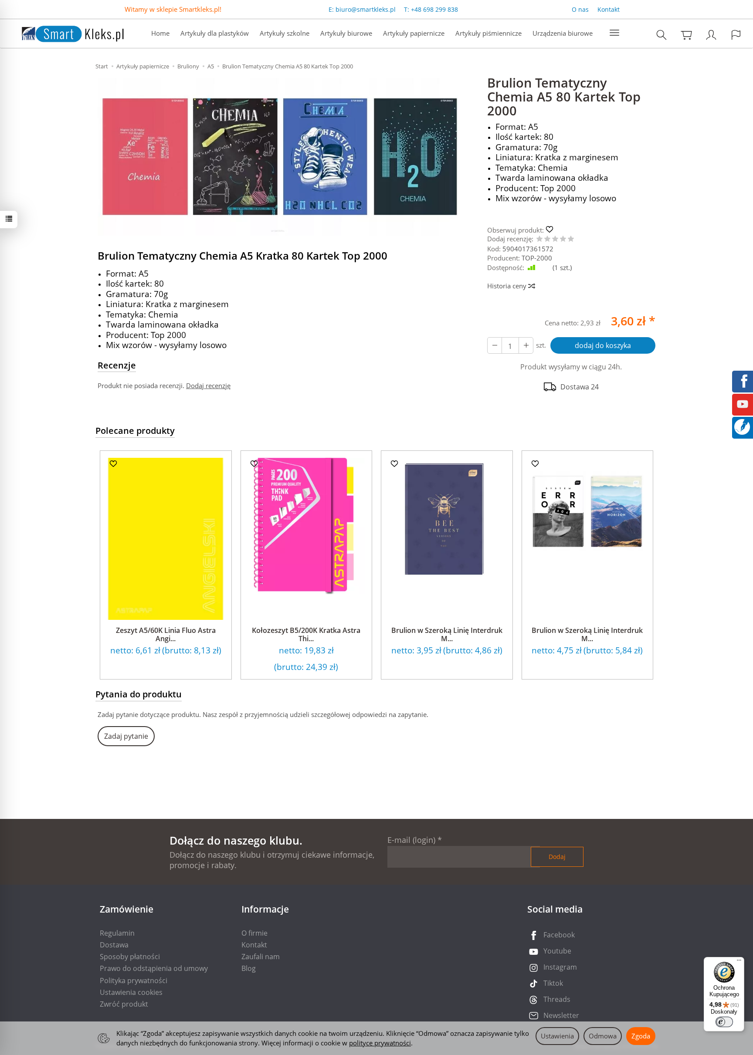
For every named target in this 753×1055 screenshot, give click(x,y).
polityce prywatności (380, 1042)
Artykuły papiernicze (413, 33)
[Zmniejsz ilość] (526, 345)
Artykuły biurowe (346, 33)
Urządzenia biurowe (563, 33)
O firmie (254, 933)
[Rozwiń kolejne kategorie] (614, 33)
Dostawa (114, 945)
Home (160, 33)
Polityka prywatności (133, 980)
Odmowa (603, 1035)
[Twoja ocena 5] (571, 239)
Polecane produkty (135, 430)
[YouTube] (742, 403)
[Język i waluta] (736, 35)
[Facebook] (742, 380)
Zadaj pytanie (126, 736)
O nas (580, 9)
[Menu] (739, 962)
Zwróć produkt (124, 1004)
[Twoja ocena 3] (555, 239)
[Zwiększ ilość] (494, 345)
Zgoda (640, 1035)
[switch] (724, 1022)
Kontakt (608, 9)
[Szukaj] (661, 35)
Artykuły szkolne (284, 33)
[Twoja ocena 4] (563, 239)
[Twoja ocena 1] (539, 239)
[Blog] (742, 426)
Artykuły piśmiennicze (488, 33)
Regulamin (117, 933)
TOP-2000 (537, 258)
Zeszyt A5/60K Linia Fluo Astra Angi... (166, 634)
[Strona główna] (64, 32)
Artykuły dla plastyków (214, 33)
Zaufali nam (260, 956)
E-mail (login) (411, 840)
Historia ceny (507, 285)
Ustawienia (557, 1035)
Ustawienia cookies (131, 992)
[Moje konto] (711, 35)
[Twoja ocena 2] (547, 239)
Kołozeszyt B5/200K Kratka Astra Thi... (306, 634)
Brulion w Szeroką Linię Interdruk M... (446, 634)
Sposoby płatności (130, 956)
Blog (248, 968)
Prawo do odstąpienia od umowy (154, 968)
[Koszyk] (686, 35)
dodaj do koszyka (603, 345)
